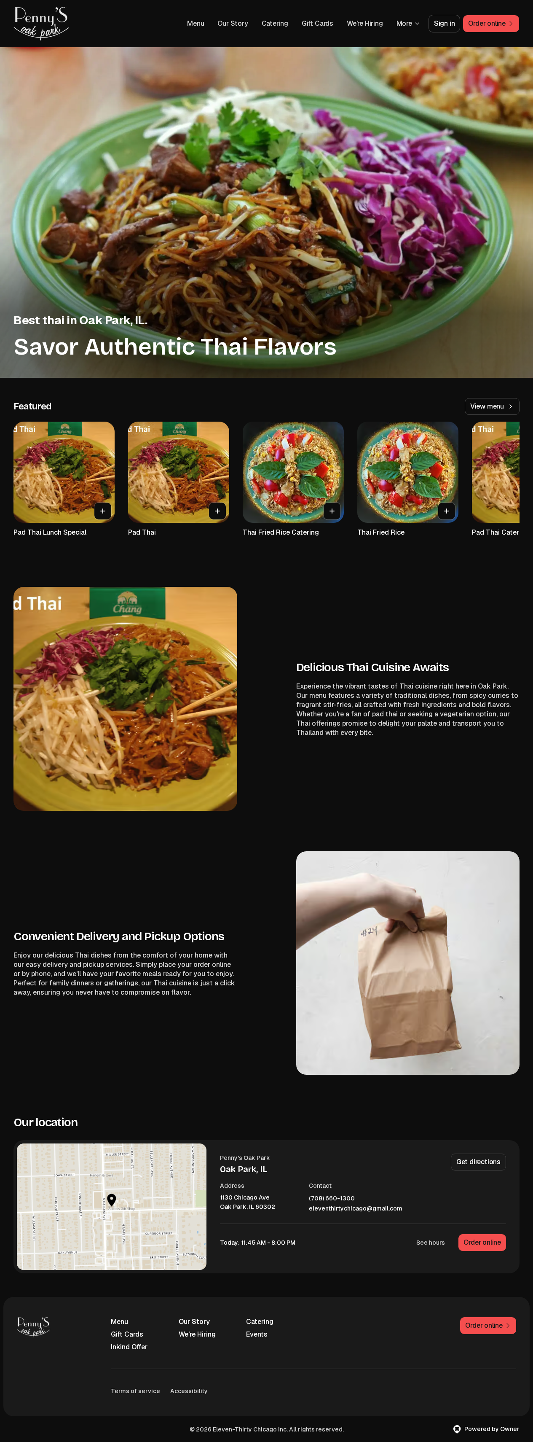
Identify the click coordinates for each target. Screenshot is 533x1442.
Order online (482, 1242)
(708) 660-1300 (332, 1198)
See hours (430, 1242)
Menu (195, 23)
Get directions (478, 1161)
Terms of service (135, 1391)
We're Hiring (365, 23)
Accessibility (189, 1391)
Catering (275, 23)
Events (257, 1334)
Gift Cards (317, 23)
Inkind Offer (129, 1346)
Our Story (232, 23)
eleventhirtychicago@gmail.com (355, 1209)
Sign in (444, 23)
